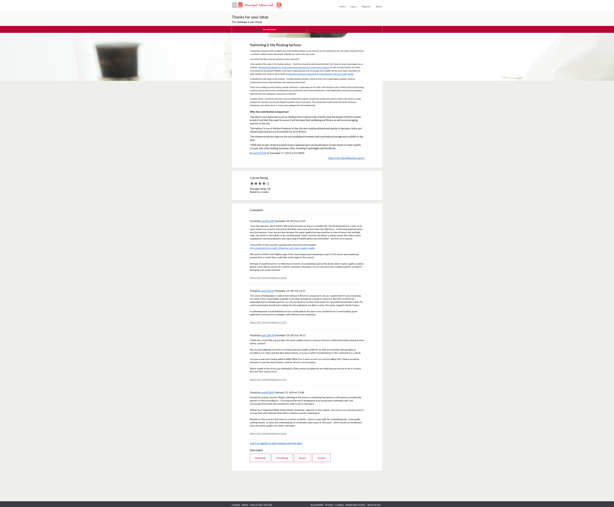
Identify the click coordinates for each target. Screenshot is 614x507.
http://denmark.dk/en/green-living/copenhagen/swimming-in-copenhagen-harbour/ (294, 67)
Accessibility (317, 504)
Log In (353, 6)
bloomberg (282, 457)
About (379, 6)
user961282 (267, 221)
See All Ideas (269, 29)
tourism (321, 457)
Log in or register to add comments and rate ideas (276, 443)
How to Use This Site (261, 504)
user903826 (267, 392)
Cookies (339, 504)
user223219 (259, 153)
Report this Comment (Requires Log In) (268, 277)
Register (366, 6)
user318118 (267, 335)
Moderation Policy (355, 504)
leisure (302, 457)
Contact (236, 504)
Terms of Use (374, 504)
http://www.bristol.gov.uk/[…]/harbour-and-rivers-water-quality (282, 248)
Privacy (329, 504)
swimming (260, 457)
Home (342, 6)
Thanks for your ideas (250, 17)
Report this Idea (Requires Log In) (346, 158)
